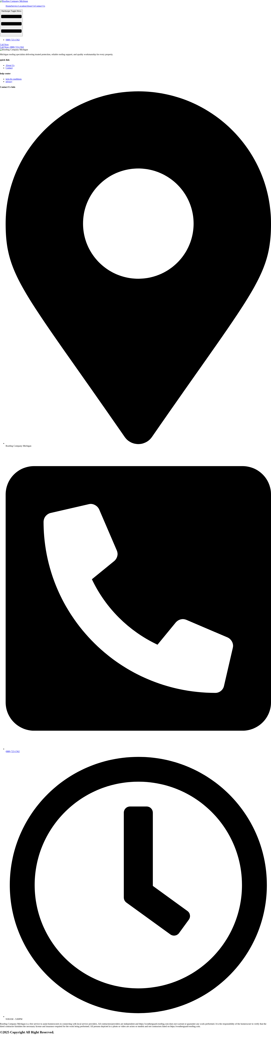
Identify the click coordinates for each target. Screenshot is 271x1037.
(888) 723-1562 (13, 40)
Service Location (18, 6)
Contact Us (40, 6)
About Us (30, 6)
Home (8, 6)
